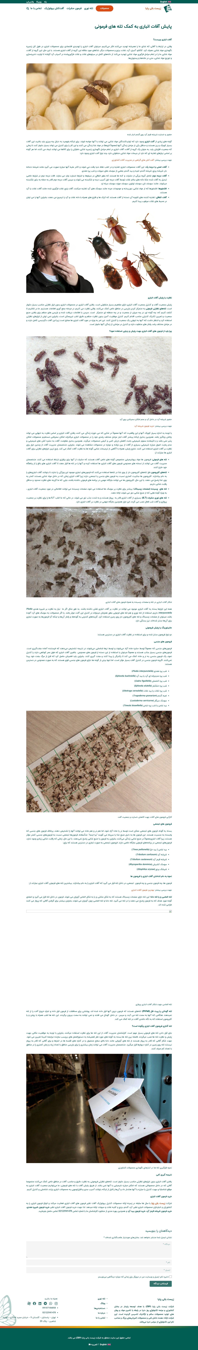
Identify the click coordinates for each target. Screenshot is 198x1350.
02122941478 (49, 1312)
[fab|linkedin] (40, 1303)
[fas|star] (29, 1303)
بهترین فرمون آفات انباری (143, 890)
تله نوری (101, 1298)
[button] (27, 8)
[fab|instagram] (56, 1303)
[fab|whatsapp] (50, 1303)
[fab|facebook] (34, 1303)
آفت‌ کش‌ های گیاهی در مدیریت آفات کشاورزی (133, 160)
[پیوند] (168, 8)
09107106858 (49, 1308)
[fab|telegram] (45, 1303)
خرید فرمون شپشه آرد (144, 426)
